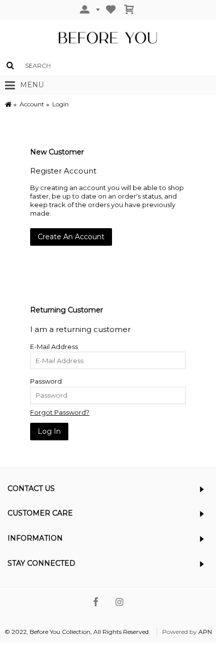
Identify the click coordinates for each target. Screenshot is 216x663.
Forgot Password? (59, 412)
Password (46, 381)
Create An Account (71, 236)
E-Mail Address (54, 347)
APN (205, 631)
